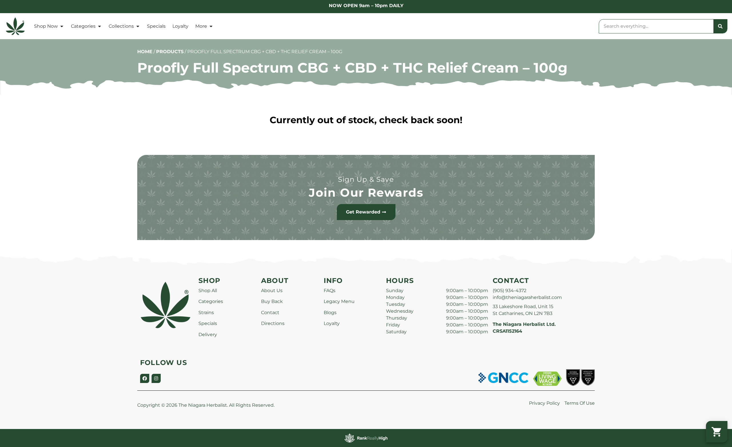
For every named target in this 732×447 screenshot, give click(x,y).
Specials (156, 26)
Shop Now (46, 26)
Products (170, 51)
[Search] (720, 26)
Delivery (207, 334)
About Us (272, 290)
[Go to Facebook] (144, 378)
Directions (273, 323)
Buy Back (272, 301)
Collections (121, 26)
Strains (206, 312)
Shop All (207, 290)
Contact (270, 312)
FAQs (329, 290)
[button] (716, 431)
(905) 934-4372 (509, 290)
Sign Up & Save (366, 179)
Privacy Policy (544, 403)
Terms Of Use (579, 403)
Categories (83, 26)
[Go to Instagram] (156, 378)
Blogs (330, 312)
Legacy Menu (339, 301)
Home (144, 51)
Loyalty (180, 26)
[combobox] (656, 26)
